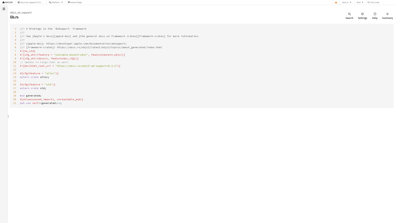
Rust (359, 2)
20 (14, 99)
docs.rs (345, 2)
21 (14, 103)
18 (14, 91)
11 (14, 65)
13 (14, 73)
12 (14, 69)
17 (14, 88)
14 (14, 77)
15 (14, 80)
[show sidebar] (3, 8)
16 (14, 84)
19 (14, 95)
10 (14, 62)
